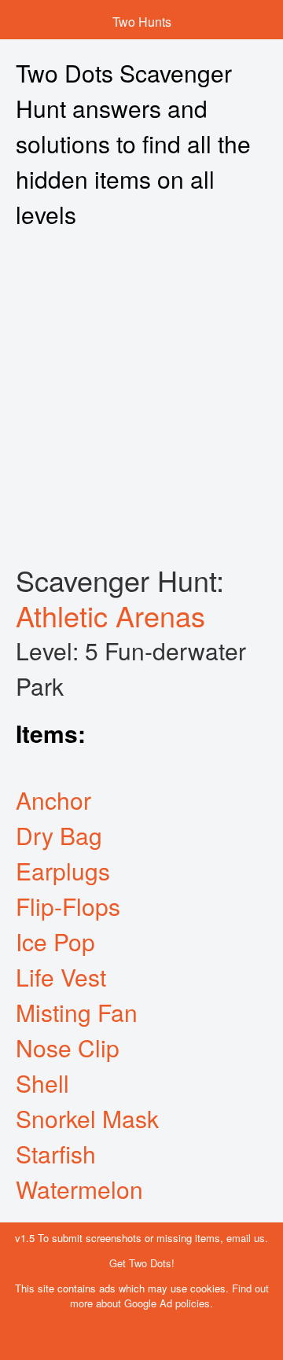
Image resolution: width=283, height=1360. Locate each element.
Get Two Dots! (142, 1262)
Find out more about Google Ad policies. (169, 1295)
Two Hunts (141, 22)
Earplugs (63, 871)
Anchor (53, 800)
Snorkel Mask (87, 1118)
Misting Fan (77, 1012)
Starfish (56, 1154)
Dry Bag (59, 835)
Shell (42, 1083)
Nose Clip (67, 1047)
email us (245, 1237)
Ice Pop (55, 941)
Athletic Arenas (110, 615)
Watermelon (79, 1189)
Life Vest (61, 977)
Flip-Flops (68, 906)
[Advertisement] (141, 396)
